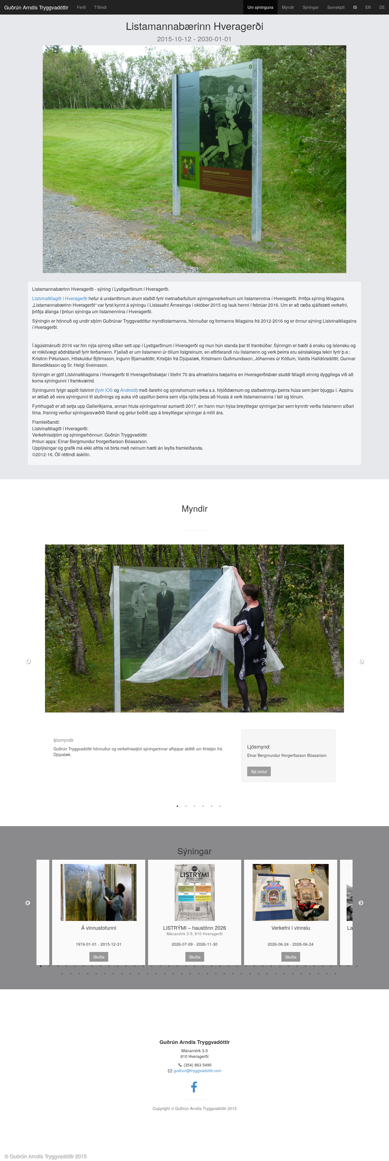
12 (135, 966)
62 (258, 973)
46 (122, 973)
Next (361, 661)
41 (79, 973)
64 (276, 973)
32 (305, 966)
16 (169, 966)
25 (246, 966)
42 (88, 973)
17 (177, 966)
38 (357, 966)
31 (297, 966)
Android (128, 390)
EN (368, 7)
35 (331, 966)
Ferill (81, 7)
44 (105, 973)
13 (143, 966)
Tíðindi (100, 7)
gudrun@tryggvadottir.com (198, 1070)
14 (152, 966)
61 (250, 973)
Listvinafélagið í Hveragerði (59, 298)
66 (293, 973)
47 (130, 973)
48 (139, 973)
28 (271, 966)
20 (203, 966)
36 (340, 966)
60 (241, 973)
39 (62, 973)
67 (301, 973)
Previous (28, 661)
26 (254, 966)
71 (335, 973)
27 (263, 966)
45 (113, 973)
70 (327, 973)
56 (207, 973)
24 (237, 966)
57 (216, 973)
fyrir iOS (105, 390)
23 (229, 966)
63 (267, 973)
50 (156, 973)
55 (199, 973)
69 (318, 973)
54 (190, 973)
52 (173, 973)
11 (126, 966)
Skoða (99, 957)
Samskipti (336, 7)
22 (220, 966)
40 (70, 973)
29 (280, 966)
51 (164, 973)
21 (211, 966)
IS (355, 7)
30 (288, 966)
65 (284, 973)
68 (310, 973)
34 (322, 966)
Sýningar (311, 7)
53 (182, 973)
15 (160, 966)
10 (117, 966)
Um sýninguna (260, 7)
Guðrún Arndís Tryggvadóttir (36, 7)
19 (194, 966)
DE (382, 7)
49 (147, 973)
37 (348, 966)
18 (186, 966)
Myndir (288, 7)
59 (233, 973)
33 (314, 966)
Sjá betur (259, 774)
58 (224, 973)
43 (96, 973)
